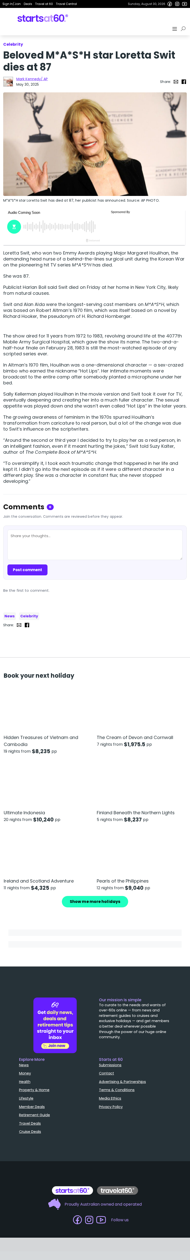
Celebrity (29, 616)
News (9, 616)
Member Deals (32, 1106)
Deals (28, 4)
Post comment (27, 569)
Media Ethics (110, 1098)
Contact (106, 1073)
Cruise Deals (30, 1131)
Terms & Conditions (117, 1089)
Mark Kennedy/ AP (32, 78)
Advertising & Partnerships (122, 1081)
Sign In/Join (11, 4)
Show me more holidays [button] (95, 901)
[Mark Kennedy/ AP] (8, 82)
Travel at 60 (44, 4)
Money (25, 1073)
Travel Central (66, 4)
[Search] (184, 29)
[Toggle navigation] (175, 28)
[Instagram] (177, 4)
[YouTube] (185, 4)
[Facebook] (170, 4)
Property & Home (34, 1089)
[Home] (43, 18)
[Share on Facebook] (184, 82)
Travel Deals (30, 1123)
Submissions (110, 1065)
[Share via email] (176, 82)
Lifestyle (26, 1098)
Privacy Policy (111, 1106)
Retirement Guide (34, 1114)
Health (24, 1081)
